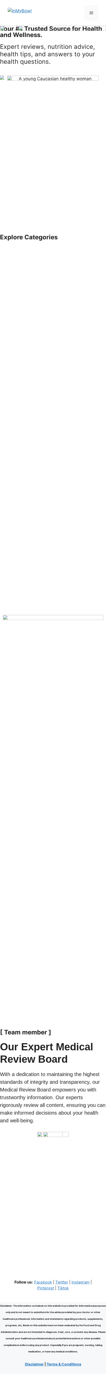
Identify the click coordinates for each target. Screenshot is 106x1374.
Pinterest (45, 1288)
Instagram (81, 1282)
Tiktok (63, 1288)
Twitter (61, 1282)
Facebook (43, 1282)
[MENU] (91, 13)
